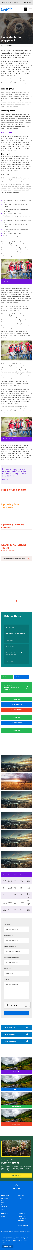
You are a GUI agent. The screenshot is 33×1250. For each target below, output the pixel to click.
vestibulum (24, 117)
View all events (7, 507)
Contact (3, 1209)
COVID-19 (4, 1207)
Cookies (20, 1198)
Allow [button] (29, 2)
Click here (26, 1225)
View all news (9, 619)
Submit (16, 1013)
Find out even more (21, 677)
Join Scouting (4, 1198)
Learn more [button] (15, 2)
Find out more (7, 677)
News (2, 1202)
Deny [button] (24, 2)
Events (3, 1205)
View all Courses (7, 551)
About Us (3, 1200)
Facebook (3, 1216)
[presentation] (17, 1005)
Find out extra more (16, 709)
